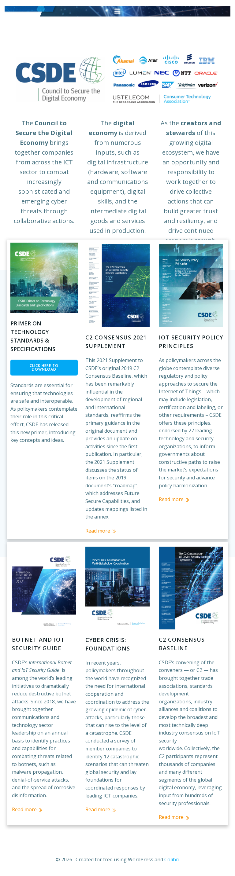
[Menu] (117, 11)
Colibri (171, 859)
